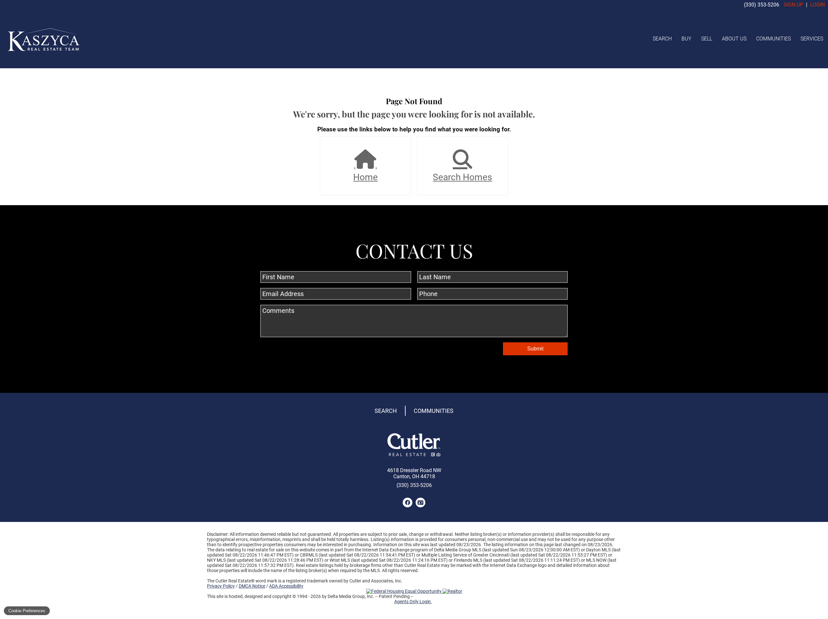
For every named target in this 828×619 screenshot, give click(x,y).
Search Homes (462, 177)
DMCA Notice (252, 586)
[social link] (407, 502)
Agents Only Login (413, 601)
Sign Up (793, 5)
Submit (535, 348)
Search (662, 39)
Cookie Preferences (26, 610)
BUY (686, 39)
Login (817, 5)
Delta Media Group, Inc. (351, 596)
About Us (734, 39)
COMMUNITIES (773, 39)
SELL (706, 39)
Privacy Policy (221, 586)
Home (365, 177)
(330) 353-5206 (761, 5)
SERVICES (812, 39)
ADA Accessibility (286, 586)
